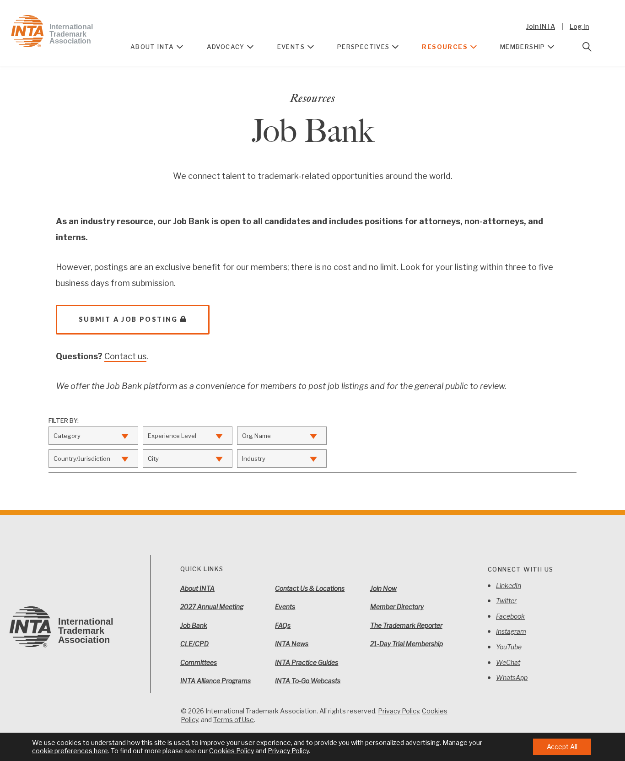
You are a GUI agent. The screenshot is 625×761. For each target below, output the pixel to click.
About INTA (152, 46)
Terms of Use (233, 719)
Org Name (256, 435)
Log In (579, 26)
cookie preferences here (70, 751)
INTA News (291, 644)
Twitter (506, 600)
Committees (198, 662)
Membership (522, 46)
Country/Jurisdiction (82, 458)
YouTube (509, 647)
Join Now (383, 588)
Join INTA (540, 26)
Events (291, 46)
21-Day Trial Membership (406, 644)
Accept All (562, 746)
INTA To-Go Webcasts (307, 681)
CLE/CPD (194, 644)
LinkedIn (508, 585)
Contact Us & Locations (310, 588)
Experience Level (172, 435)
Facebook (510, 616)
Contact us (125, 356)
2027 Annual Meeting (211, 606)
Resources (445, 46)
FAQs (283, 625)
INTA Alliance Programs (215, 681)
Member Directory (397, 606)
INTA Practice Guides (306, 662)
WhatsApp (512, 677)
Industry (253, 458)
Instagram (511, 631)
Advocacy (226, 46)
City (153, 458)
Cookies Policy (231, 751)
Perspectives (363, 46)
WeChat (508, 662)
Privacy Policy (398, 711)
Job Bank (193, 625)
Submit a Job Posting (128, 319)
